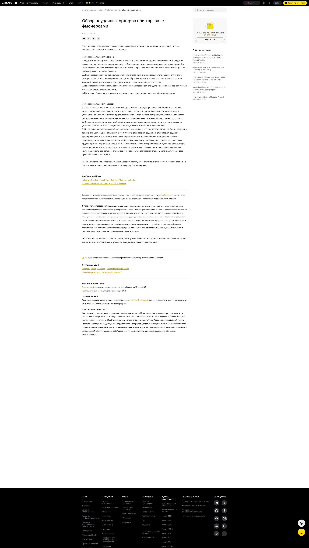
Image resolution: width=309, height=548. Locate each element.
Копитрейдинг (107, 520)
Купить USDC (167, 529)
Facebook (104, 180)
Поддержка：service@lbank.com (195, 501)
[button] (301, 532)
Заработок (106, 516)
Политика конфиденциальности (90, 517)
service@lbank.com (165, 195)
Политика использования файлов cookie (88, 524)
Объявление (147, 507)
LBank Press (87, 539)
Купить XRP (166, 538)
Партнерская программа (127, 508)
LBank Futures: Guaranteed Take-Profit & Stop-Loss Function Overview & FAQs (209, 78)
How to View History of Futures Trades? (208, 97)
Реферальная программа (127, 502)
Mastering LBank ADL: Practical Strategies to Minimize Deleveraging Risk (209, 88)
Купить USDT (167, 525)
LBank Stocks (107, 525)
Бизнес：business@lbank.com (194, 506)
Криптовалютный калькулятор (169, 504)
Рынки (46, 3)
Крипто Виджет (148, 537)
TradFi (91, 3)
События (101, 3)
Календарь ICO (108, 533)
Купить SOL (166, 533)
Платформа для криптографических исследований (110, 540)
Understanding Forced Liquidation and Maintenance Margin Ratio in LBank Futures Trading (208, 57)
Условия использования (88, 511)
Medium (122, 180)
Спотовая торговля (110, 507)
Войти (277, 3)
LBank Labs (126, 518)
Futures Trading (113, 10)
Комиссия (146, 525)
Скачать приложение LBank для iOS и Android (104, 183)
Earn (80, 3)
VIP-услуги (126, 522)
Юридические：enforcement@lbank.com (192, 511)
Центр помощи (89, 10)
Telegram (86, 180)
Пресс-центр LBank (90, 544)
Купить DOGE (167, 546)
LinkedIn (131, 180)
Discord (114, 180)
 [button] (257, 3)
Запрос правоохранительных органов (150, 531)
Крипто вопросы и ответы (169, 511)
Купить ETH (166, 520)
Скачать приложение (147, 502)
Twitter (95, 180)
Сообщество (87, 531)
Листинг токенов (129, 514)
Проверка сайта (148, 516)
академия (106, 529)
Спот (72, 3)
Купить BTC (166, 516)
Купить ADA (166, 542)
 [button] (245, 3)
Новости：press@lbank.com (193, 516)
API (143, 520)
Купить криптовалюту (30, 3)
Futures (101, 10)
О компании (87, 501)
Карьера (85, 506)
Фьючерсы (59, 3)
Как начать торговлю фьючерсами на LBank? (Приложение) (208, 68)
